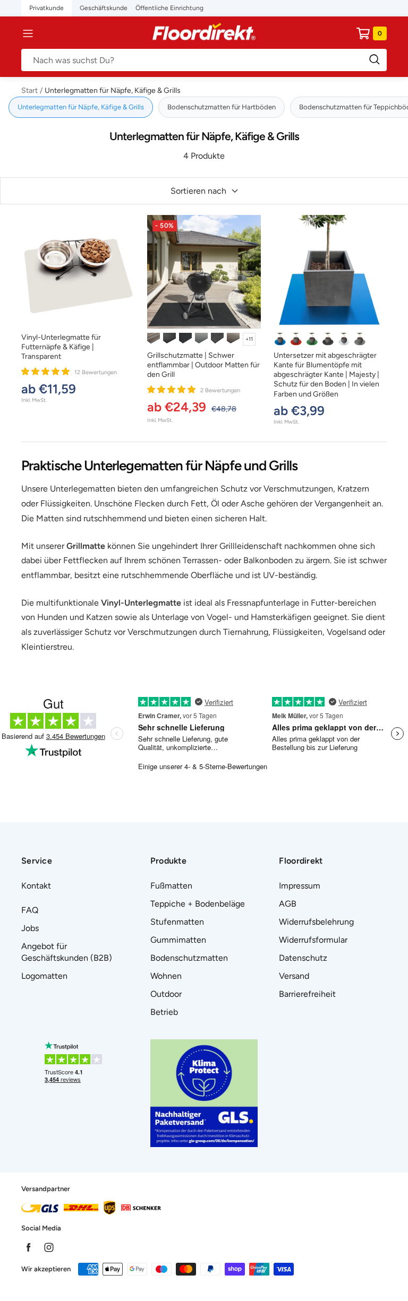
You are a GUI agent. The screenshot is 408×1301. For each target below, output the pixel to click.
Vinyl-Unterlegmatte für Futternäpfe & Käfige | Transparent (61, 347)
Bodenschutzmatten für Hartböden (221, 107)
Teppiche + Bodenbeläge (197, 904)
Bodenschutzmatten (189, 958)
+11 (249, 338)
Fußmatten (171, 886)
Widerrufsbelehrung (316, 922)
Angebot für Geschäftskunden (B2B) (66, 952)
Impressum (299, 886)
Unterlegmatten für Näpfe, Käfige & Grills (81, 107)
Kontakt (36, 886)
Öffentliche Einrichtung (169, 8)
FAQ (29, 910)
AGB (287, 904)
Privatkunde (46, 8)
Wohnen (166, 976)
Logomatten (44, 976)
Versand (294, 976)
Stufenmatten (177, 922)
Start (29, 90)
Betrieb (164, 1012)
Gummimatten (178, 940)
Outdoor (166, 994)
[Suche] (204, 60)
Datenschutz (303, 958)
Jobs (30, 928)
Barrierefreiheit (307, 994)
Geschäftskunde (104, 8)
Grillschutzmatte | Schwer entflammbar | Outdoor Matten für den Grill (203, 365)
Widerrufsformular (313, 940)
